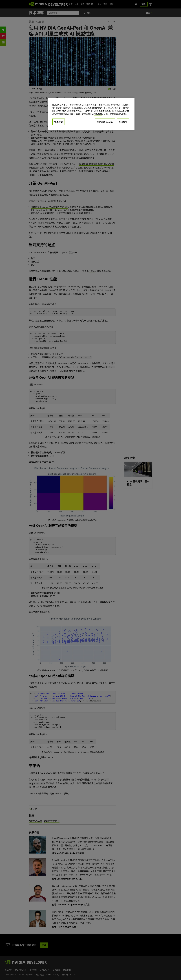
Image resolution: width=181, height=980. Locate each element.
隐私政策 (98, 113)
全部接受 (123, 121)
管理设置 (58, 121)
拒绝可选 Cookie (105, 121)
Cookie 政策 (99, 110)
